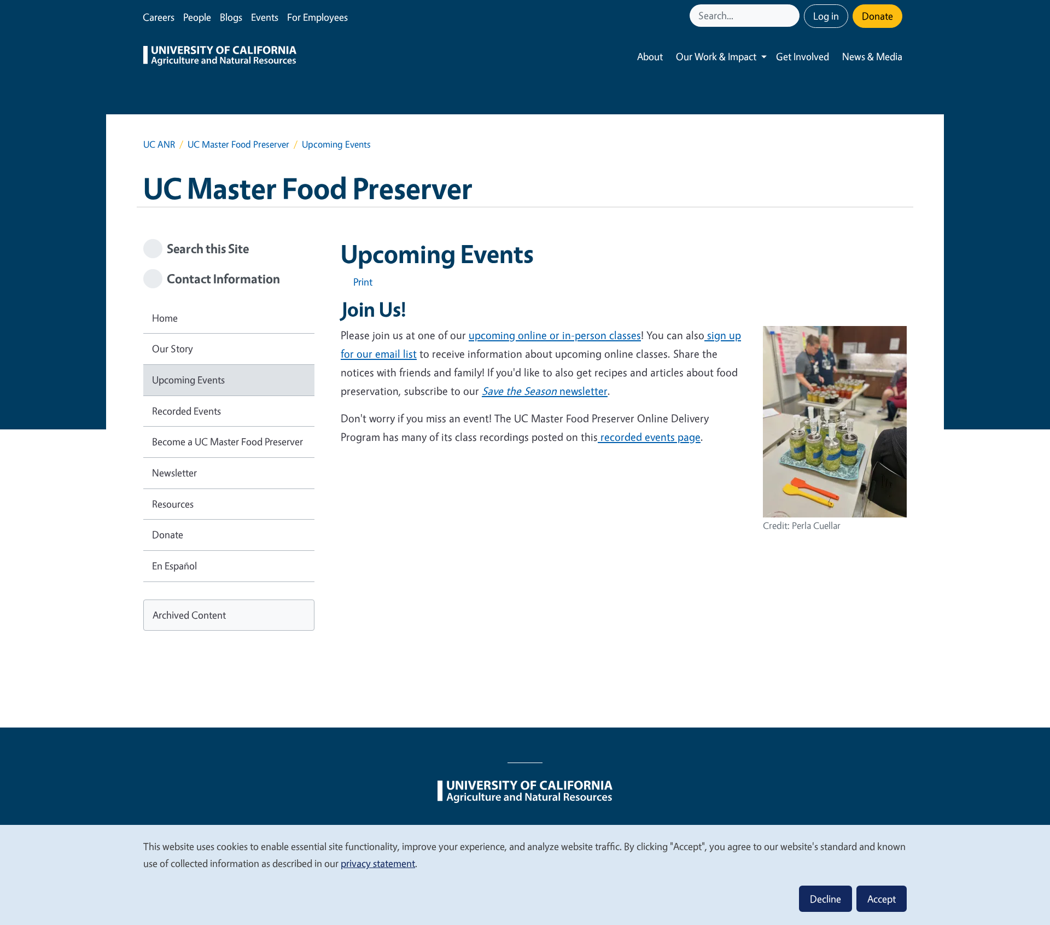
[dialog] (525, 874)
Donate (877, 15)
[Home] (219, 57)
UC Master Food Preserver (238, 144)
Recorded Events (186, 410)
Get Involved (802, 56)
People (197, 17)
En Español (174, 565)
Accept (881, 898)
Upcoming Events (188, 379)
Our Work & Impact (716, 56)
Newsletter (174, 472)
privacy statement (378, 863)
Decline (825, 898)
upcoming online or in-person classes (555, 335)
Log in (826, 15)
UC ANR (159, 144)
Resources (173, 503)
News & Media (872, 56)
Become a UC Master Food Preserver (227, 441)
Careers (158, 17)
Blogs (231, 17)
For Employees (317, 17)
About (650, 56)
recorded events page (649, 437)
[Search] (792, 15)
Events (264, 17)
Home (165, 317)
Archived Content (189, 614)
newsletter (545, 391)
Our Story (172, 348)
